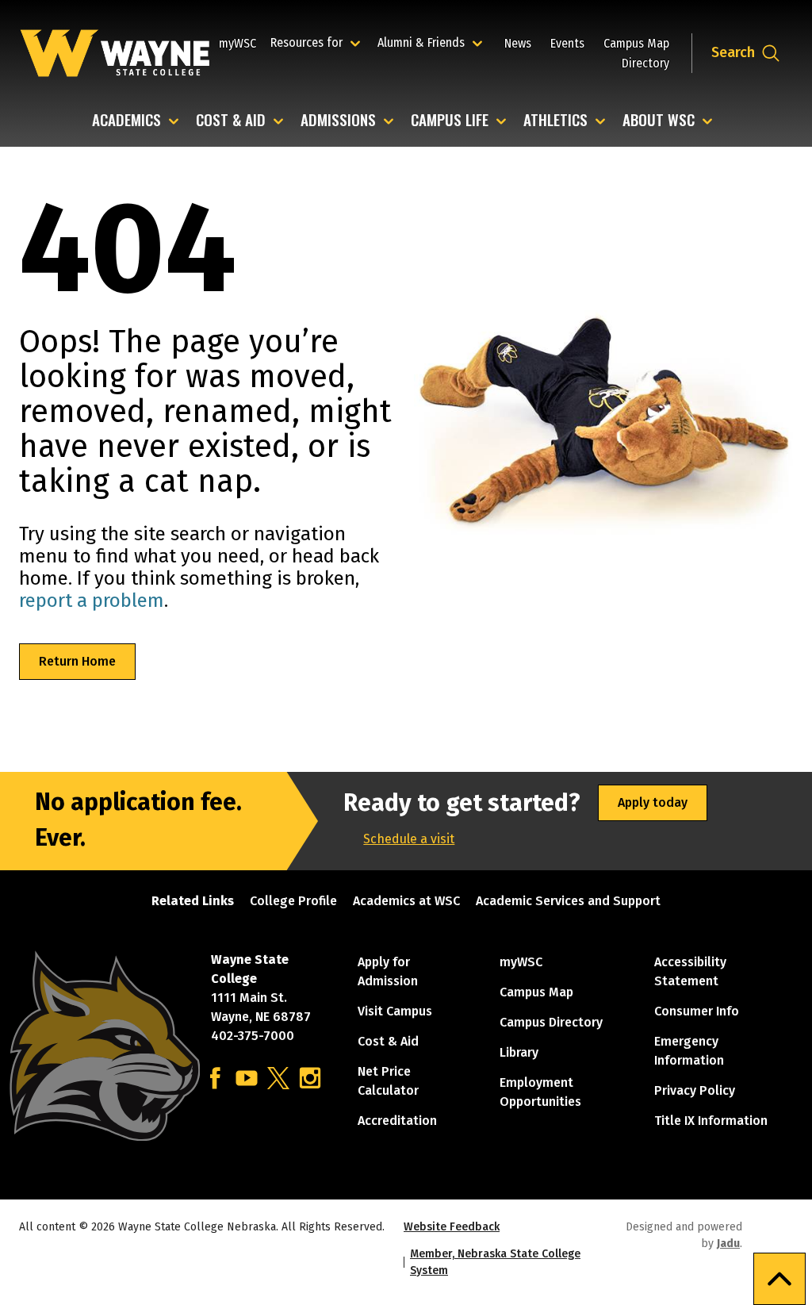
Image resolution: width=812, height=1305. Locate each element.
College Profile (293, 900)
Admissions (338, 121)
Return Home (77, 661)
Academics (126, 121)
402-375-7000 (252, 1035)
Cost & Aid (231, 121)
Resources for (317, 42)
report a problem (91, 600)
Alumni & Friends (424, 42)
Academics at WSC (406, 900)
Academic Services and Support (568, 900)
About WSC (658, 121)
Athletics (555, 121)
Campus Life (449, 121)
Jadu (728, 1243)
